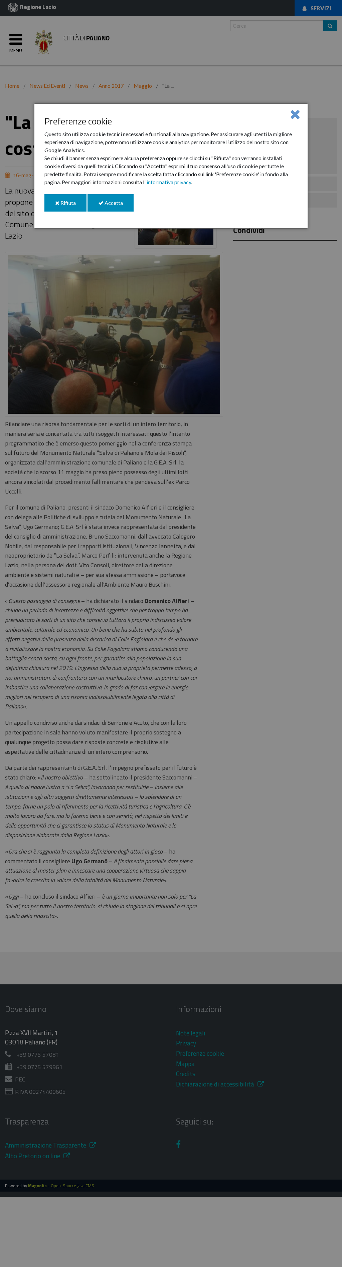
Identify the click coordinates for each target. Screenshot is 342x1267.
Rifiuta (73, 205)
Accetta (119, 205)
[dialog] (171, 166)
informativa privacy (169, 182)
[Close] (295, 114)
